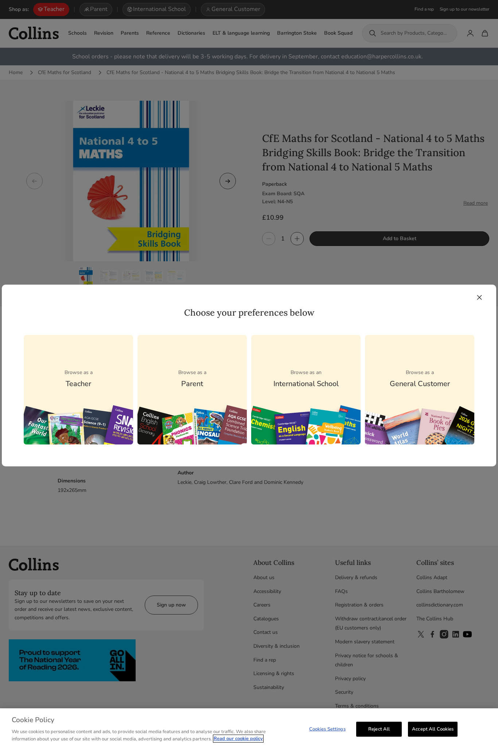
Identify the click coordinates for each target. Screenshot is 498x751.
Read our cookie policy (238, 738)
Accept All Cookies (433, 728)
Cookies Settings (327, 728)
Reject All (379, 728)
